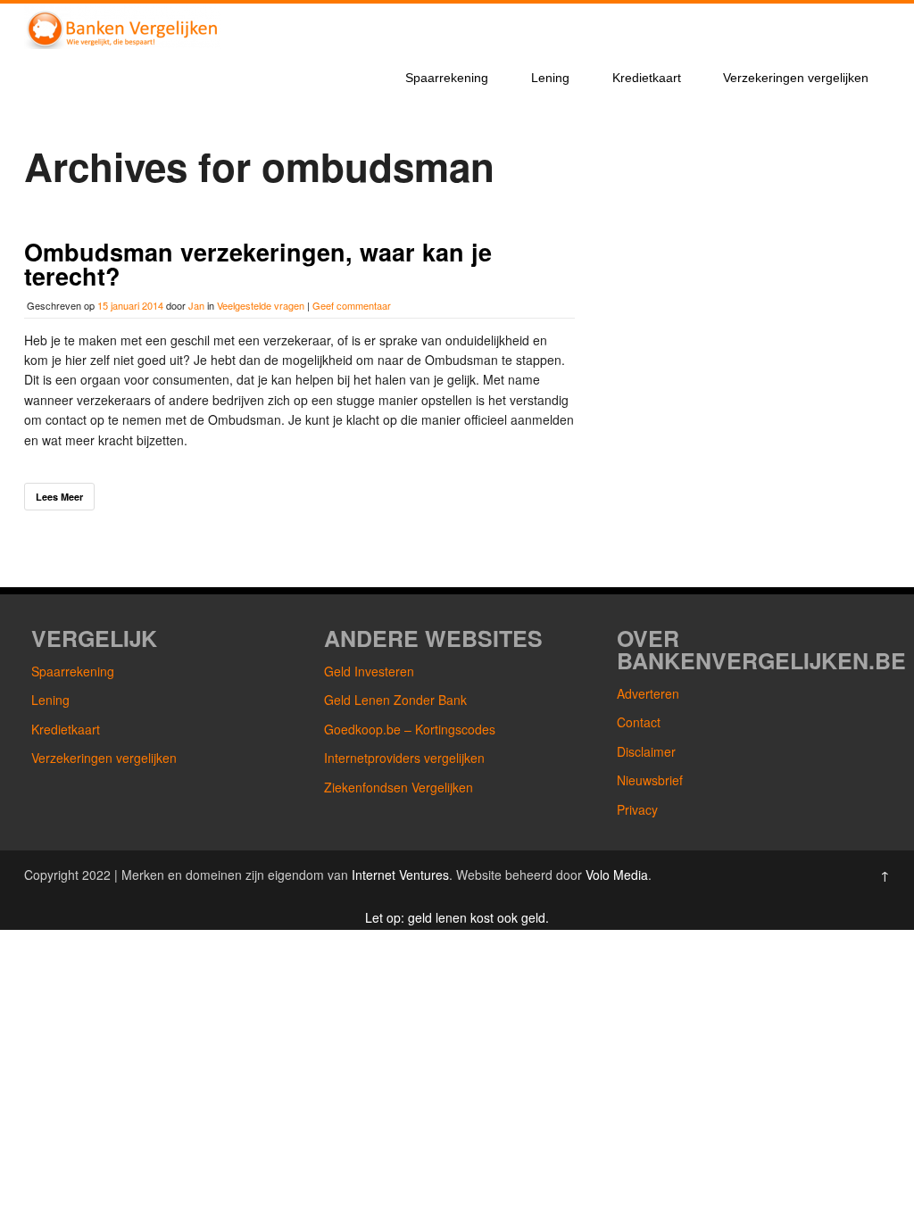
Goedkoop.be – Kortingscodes (409, 729)
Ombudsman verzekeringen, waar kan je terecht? (258, 264)
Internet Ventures (400, 874)
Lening (550, 77)
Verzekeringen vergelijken (795, 77)
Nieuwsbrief (650, 780)
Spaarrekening (446, 77)
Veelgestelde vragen (260, 305)
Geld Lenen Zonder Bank (395, 700)
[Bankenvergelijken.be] (122, 44)
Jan (196, 305)
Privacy (637, 809)
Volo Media (617, 874)
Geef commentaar (351, 305)
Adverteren (648, 693)
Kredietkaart (646, 77)
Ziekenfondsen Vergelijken (398, 787)
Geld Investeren (369, 671)
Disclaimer (646, 751)
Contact (639, 722)
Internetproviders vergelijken (404, 758)
